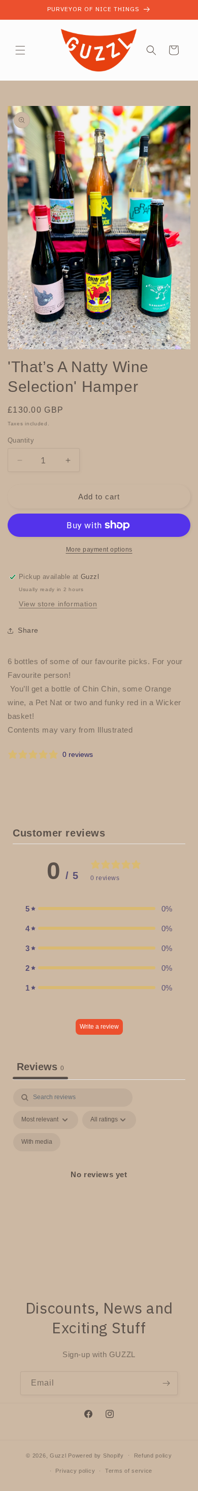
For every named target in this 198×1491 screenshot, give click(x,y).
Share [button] (28, 630)
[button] (20, 50)
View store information (58, 604)
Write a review (99, 1026)
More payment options (99, 549)
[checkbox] (36, 1142)
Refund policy (153, 1455)
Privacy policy (75, 1471)
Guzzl (58, 1455)
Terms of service (128, 1471)
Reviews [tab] (40, 1066)
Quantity (21, 440)
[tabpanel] (99, 1186)
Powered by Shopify (96, 1455)
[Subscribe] (166, 1383)
